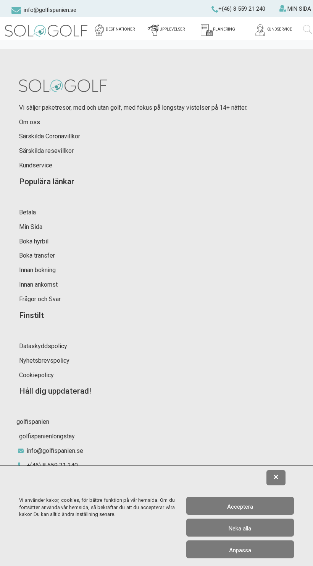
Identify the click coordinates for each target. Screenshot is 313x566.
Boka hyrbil (33, 241)
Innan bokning (37, 270)
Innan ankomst (38, 284)
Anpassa (240, 550)
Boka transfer (37, 255)
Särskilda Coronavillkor (49, 136)
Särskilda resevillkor (46, 150)
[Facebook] (5, 12)
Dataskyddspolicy (43, 346)
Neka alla (240, 528)
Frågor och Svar (40, 299)
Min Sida (30, 226)
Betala (27, 212)
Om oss (29, 122)
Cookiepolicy (36, 375)
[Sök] (308, 29)
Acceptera (240, 506)
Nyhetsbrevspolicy (44, 360)
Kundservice (35, 165)
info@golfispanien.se (50, 9)
